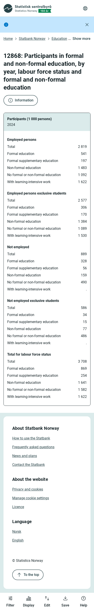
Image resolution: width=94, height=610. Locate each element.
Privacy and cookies (27, 489)
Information (24, 100)
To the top (31, 575)
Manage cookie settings (30, 498)
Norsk (16, 531)
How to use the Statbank (31, 438)
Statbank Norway (32, 39)
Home (8, 39)
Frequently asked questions (33, 447)
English (18, 540)
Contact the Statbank (28, 465)
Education (59, 39)
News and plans (24, 456)
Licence (18, 507)
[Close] (87, 24)
